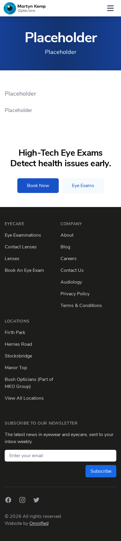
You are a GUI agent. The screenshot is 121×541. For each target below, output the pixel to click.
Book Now (38, 185)
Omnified (38, 523)
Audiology (71, 282)
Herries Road (18, 344)
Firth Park (15, 332)
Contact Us (72, 270)
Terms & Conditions (81, 305)
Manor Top (16, 367)
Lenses (12, 258)
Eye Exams (83, 185)
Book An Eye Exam (24, 270)
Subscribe (100, 471)
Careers (68, 258)
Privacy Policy (75, 294)
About (66, 235)
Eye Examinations (23, 235)
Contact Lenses (21, 247)
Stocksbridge (18, 356)
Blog (65, 247)
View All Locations (24, 398)
